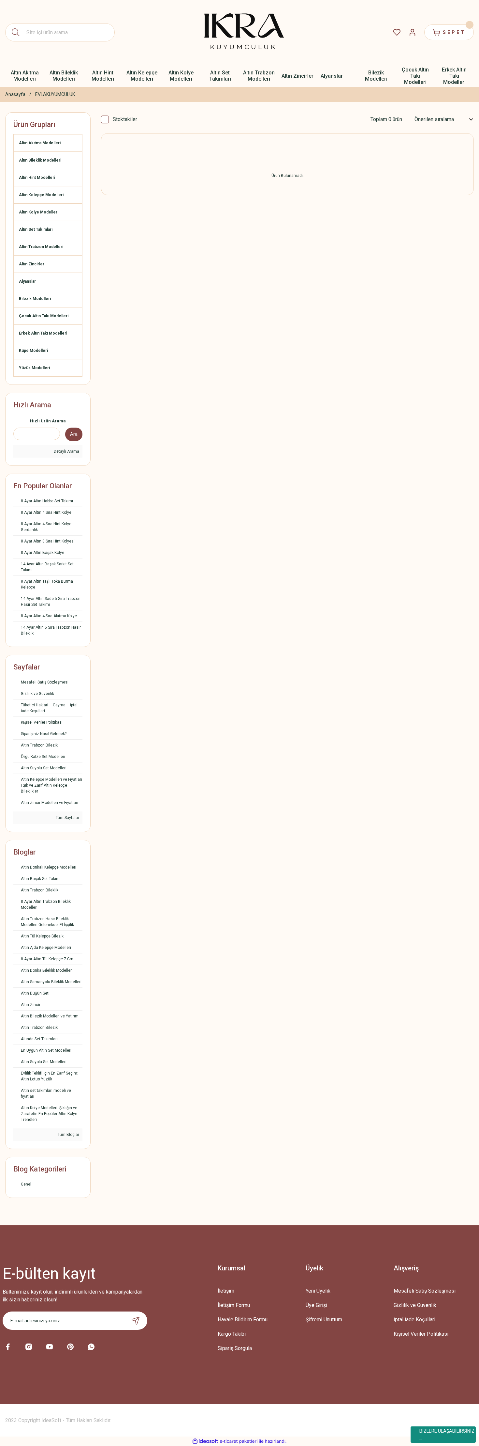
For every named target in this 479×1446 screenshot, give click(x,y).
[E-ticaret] (239, 1441)
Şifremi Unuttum (324, 1319)
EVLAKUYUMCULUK (55, 94)
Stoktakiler (125, 119)
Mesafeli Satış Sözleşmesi (425, 1291)
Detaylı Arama (66, 451)
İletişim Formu (234, 1305)
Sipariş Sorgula (235, 1348)
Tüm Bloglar (68, 1134)
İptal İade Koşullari (414, 1319)
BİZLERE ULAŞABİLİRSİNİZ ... (446, 1434)
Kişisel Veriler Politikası (421, 1334)
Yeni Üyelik (318, 1291)
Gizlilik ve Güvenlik (415, 1305)
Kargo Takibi (232, 1334)
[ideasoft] (205, 1441)
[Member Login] (412, 32)
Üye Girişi (316, 1305)
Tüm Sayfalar (67, 817)
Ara (74, 434)
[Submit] (135, 1321)
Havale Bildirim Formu (243, 1319)
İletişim (226, 1291)
